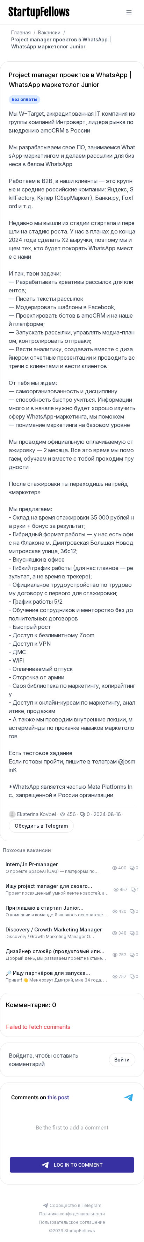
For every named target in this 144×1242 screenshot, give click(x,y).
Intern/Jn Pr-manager (32, 864)
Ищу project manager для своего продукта (47, 886)
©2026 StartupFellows (72, 1230)
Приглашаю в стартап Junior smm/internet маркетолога (42, 908)
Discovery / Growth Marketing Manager (54, 929)
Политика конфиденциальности (72, 1213)
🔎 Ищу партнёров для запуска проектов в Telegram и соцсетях (47, 973)
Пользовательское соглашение (72, 1222)
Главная (21, 32)
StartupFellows (39, 12)
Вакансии (49, 32)
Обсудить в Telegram (41, 826)
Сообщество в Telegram (75, 1205)
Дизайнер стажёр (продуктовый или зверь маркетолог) (53, 951)
